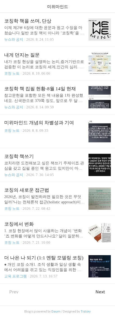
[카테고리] (7, 6)
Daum (56, 311)
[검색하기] (108, 6)
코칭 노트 (12, 73)
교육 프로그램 (15, 276)
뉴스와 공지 (13, 39)
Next (100, 291)
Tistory (86, 311)
